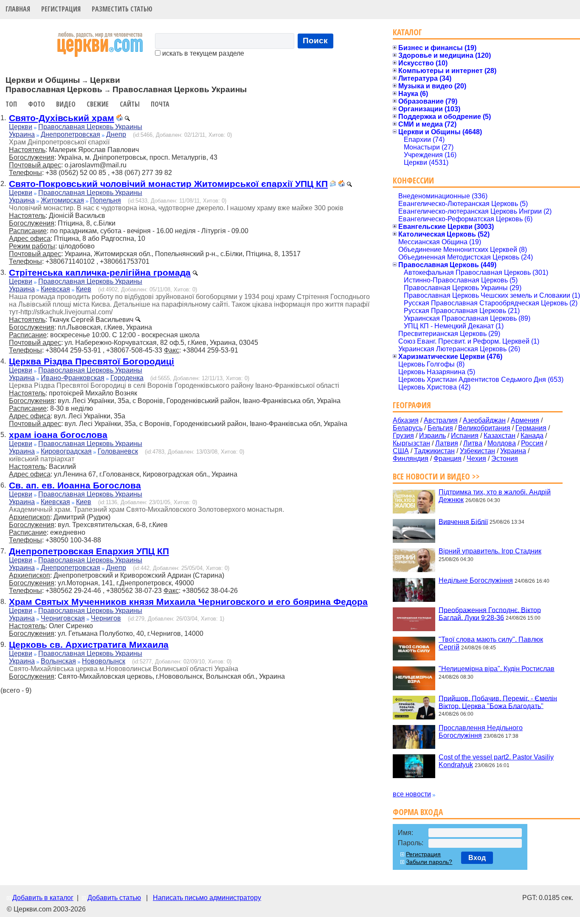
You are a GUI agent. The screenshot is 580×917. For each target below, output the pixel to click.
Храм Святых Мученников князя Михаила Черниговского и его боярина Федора (188, 602)
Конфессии (413, 180)
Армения (525, 420)
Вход (477, 857)
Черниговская (63, 618)
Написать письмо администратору (207, 897)
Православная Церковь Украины (90, 126)
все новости (412, 794)
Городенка (127, 377)
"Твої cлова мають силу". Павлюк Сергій (491, 643)
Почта (160, 104)
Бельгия (440, 428)
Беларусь (407, 428)
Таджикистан (434, 450)
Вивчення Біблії (463, 521)
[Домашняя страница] (119, 118)
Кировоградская (66, 451)
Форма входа (418, 812)
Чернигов (106, 618)
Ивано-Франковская (72, 377)
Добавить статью (114, 897)
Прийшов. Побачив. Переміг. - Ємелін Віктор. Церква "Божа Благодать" (498, 701)
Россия (532, 443)
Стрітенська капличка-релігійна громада (100, 272)
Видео (66, 104)
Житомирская (62, 200)
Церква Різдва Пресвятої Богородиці (91, 361)
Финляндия (410, 458)
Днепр (116, 134)
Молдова (501, 443)
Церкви (20, 126)
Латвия (446, 443)
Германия (530, 428)
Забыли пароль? (429, 861)
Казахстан (499, 435)
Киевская (55, 289)
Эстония (504, 458)
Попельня (105, 200)
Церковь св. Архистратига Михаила (89, 644)
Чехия (476, 458)
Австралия (441, 420)
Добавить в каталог (42, 897)
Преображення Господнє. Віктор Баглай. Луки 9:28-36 (490, 613)
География (412, 405)
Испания (465, 435)
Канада (532, 435)
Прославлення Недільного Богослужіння (481, 731)
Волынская (58, 661)
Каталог (407, 32)
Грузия (403, 435)
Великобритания (484, 428)
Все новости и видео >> (436, 476)
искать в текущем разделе (202, 53)
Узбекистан (477, 450)
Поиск (315, 40)
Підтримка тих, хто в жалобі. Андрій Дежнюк (495, 495)
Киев (83, 289)
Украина (22, 134)
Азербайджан (484, 420)
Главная (18, 9)
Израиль (432, 435)
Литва (472, 443)
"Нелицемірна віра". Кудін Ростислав (497, 668)
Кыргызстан (411, 443)
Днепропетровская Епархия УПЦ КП (89, 551)
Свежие (98, 104)
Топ (11, 104)
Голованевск (118, 451)
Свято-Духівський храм (61, 118)
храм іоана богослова (58, 435)
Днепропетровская (70, 134)
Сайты (130, 104)
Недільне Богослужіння (476, 580)
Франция (448, 458)
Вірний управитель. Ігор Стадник (490, 551)
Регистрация (61, 9)
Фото (36, 104)
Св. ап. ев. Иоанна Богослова (75, 485)
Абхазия (406, 420)
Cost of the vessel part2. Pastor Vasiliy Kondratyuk (496, 760)
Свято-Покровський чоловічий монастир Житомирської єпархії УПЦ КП (168, 184)
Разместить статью (122, 9)
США (401, 450)
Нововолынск (103, 661)
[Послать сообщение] (332, 184)
